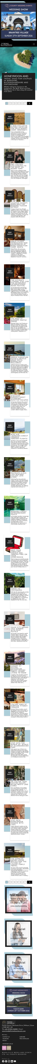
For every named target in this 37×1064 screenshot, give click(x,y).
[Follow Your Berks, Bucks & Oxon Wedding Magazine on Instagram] (18, 933)
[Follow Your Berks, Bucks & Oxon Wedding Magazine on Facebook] (18, 967)
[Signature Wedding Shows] (18, 21)
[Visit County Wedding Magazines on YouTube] (15, 1061)
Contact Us (6, 1036)
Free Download (24, 1038)
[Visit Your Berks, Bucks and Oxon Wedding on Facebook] (3, 1061)
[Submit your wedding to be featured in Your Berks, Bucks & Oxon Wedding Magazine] (18, 900)
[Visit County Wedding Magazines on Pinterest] (6, 1061)
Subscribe (22, 1036)
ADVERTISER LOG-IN (7, 1043)
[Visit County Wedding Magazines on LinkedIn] (12, 1061)
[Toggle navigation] (33, 44)
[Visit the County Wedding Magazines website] (9, 1048)
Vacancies (5, 1038)
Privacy (4, 1040)
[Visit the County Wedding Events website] (4, 1048)
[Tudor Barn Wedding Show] (18, 1000)
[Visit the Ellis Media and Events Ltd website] (8, 1022)
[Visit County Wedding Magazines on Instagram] (9, 1061)
